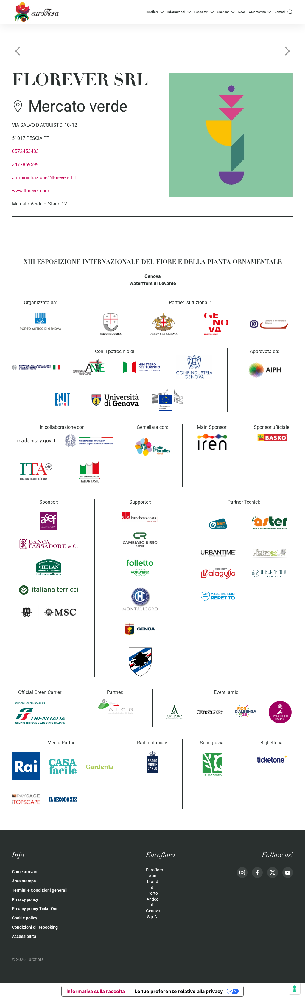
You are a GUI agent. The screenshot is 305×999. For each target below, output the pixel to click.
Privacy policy (25, 899)
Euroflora (152, 11)
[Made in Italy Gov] (36, 441)
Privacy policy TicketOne (35, 908)
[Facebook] (257, 872)
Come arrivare (25, 871)
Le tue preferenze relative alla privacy (179, 991)
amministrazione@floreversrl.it (44, 177)
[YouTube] (287, 872)
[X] (272, 872)
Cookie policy (24, 918)
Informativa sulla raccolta (95, 991)
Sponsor (223, 11)
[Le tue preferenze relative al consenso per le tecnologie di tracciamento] (294, 988)
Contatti (280, 11)
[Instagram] (242, 872)
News (241, 11)
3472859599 (25, 164)
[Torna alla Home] (36, 12)
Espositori (201, 11)
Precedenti (18, 51)
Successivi (287, 51)
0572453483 (25, 151)
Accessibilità (24, 936)
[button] (290, 12)
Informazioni (176, 11)
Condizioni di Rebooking (35, 927)
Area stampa (257, 11)
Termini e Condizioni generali (40, 890)
